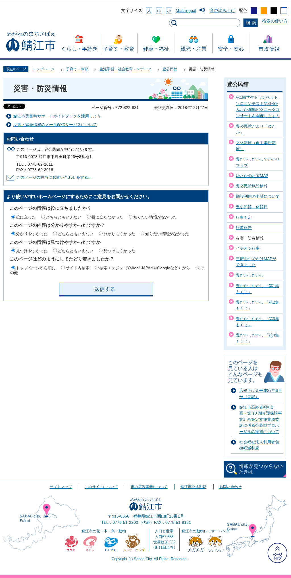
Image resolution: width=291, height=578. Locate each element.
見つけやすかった (32, 251)
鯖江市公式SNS (193, 487)
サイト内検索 (78, 268)
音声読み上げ (222, 10)
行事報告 (244, 227)
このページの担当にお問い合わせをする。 (54, 177)
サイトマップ (61, 487)
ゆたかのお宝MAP (252, 175)
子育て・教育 (77, 69)
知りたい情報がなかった (155, 217)
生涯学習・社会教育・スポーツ (125, 69)
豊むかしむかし (250, 275)
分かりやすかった (32, 234)
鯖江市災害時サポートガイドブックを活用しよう (57, 116)
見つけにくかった (119, 251)
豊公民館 (170, 69)
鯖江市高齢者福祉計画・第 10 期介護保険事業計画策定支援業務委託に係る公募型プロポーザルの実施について (260, 419)
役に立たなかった (107, 217)
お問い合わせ (230, 487)
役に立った (26, 217)
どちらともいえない (64, 217)
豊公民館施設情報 (252, 186)
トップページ (43, 69)
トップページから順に (36, 268)
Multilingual (186, 10)
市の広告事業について (149, 487)
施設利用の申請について (258, 196)
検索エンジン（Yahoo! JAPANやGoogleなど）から (144, 268)
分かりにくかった (119, 234)
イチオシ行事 (248, 248)
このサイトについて (101, 487)
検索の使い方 (275, 20)
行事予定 (244, 217)
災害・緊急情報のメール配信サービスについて (55, 125)
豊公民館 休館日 (252, 207)
